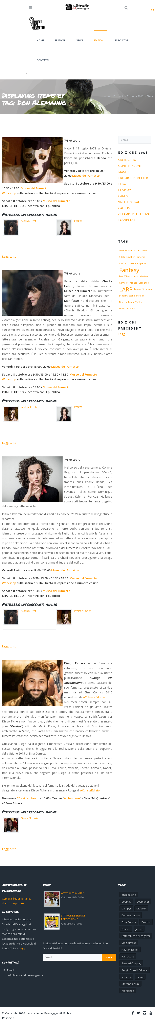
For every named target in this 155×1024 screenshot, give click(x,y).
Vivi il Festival (129, 202)
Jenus (139, 929)
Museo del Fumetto (86, 175)
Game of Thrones (128, 282)
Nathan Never (130, 949)
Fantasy (129, 270)
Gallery (124, 208)
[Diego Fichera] (32, 683)
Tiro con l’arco (126, 302)
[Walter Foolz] (32, 160)
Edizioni (99, 40)
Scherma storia (127, 295)
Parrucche (127, 956)
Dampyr (126, 908)
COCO (78, 221)
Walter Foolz (29, 407)
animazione (125, 250)
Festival (60, 40)
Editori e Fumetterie (134, 178)
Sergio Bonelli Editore (134, 970)
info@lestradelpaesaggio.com (26, 975)
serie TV (140, 295)
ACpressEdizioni (91, 790)
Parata (137, 289)
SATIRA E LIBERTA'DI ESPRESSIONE (73, 917)
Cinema (141, 257)
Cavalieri (130, 257)
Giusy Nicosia (29, 818)
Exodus (146, 922)
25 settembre (26, 798)
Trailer (138, 302)
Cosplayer (143, 901)
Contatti (43, 60)
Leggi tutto (9, 256)
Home (40, 40)
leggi (22, 948)
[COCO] (32, 479)
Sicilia (140, 977)
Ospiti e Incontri (131, 166)
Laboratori (127, 220)
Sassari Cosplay (131, 963)
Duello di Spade (137, 263)
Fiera (150, 96)
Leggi (121, 334)
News (79, 40)
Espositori (122, 40)
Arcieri (136, 250)
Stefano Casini (130, 984)
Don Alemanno (130, 915)
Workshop (9, 193)
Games (123, 196)
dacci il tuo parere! (13, 903)
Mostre (124, 172)
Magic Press (128, 943)
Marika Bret (28, 221)
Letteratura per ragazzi (135, 936)
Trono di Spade (127, 308)
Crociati (123, 263)
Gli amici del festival (134, 214)
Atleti (122, 257)
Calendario (127, 160)
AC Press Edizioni (94, 697)
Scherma (147, 289)
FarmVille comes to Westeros (134, 276)
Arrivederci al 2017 (72, 893)
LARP (126, 289)
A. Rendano (72, 798)
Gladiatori (144, 282)
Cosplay (124, 190)
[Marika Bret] (32, 293)
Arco (144, 250)
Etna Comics (128, 922)
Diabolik (141, 908)
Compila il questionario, (16, 898)
